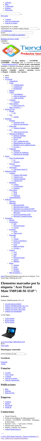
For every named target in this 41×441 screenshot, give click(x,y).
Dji (14, 113)
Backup (11, 220)
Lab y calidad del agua (20, 141)
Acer (15, 252)
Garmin (16, 117)
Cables (11, 92)
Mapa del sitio (9, 393)
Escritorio (12, 229)
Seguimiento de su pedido (9, 29)
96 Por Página (9, 322)
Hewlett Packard (18, 226)
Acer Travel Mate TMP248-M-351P (13, 342)
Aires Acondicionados (16, 158)
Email (3, 33)
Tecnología (8, 218)
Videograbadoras (14, 197)
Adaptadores (13, 81)
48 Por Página (9, 320)
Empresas (8, 119)
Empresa (8, 8)
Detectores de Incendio (21, 154)
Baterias (12, 90)
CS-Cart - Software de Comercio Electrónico (20, 437)
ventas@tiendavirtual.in (13, 429)
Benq (15, 192)
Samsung (16, 102)
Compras (8, 19)
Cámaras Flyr (17, 181)
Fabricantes (9, 10)
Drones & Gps (10, 109)
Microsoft (12, 203)
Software (8, 199)
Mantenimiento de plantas (21, 143)
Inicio (7, 77)
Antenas (16, 265)
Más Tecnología (15, 273)
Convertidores (18, 94)
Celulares (12, 100)
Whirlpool (16, 166)
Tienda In (8, 407)
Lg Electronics (18, 186)
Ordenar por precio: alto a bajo (15, 309)
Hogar (7, 156)
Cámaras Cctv (18, 177)
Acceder (3, 31)
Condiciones (9, 6)
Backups (12, 120)
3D (14, 237)
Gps (10, 115)
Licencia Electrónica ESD (22, 214)
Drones (11, 111)
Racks (15, 267)
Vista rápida (5, 345)
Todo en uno (17, 233)
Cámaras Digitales (19, 179)
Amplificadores (18, 85)
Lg (14, 160)
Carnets (16, 239)
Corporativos (13, 222)
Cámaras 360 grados (20, 175)
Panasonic (16, 196)
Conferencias (17, 87)
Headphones (17, 89)
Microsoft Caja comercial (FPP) (23, 209)
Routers (16, 269)
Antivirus (12, 201)
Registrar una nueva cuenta (10, 39)
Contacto (8, 402)
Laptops (12, 250)
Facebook (4, 362)
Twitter (3, 364)
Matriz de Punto (18, 246)
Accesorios (8, 79)
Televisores (13, 167)
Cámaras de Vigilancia (20, 152)
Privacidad (8, 405)
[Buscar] (21, 14)
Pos (10, 130)
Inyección (16, 243)
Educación (12, 126)
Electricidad (17, 137)
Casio (15, 194)
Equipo (7, 403)
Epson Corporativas (20, 241)
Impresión (12, 235)
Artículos (8, 2)
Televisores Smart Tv (20, 169)
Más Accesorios (15, 107)
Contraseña (4, 35)
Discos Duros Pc (19, 105)
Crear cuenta (9, 374)
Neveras (12, 164)
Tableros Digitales (19, 128)
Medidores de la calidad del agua (24, 145)
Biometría (16, 150)
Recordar (6, 43)
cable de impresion (19, 96)
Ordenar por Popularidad (13, 311)
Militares (16, 261)
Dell (14, 224)
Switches (16, 271)
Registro (9, 31)
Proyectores (13, 190)
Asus (15, 254)
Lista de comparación (12, 21)
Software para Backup (20, 124)
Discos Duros (13, 104)
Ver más (17, 147)
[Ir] (39, 29)
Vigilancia (12, 149)
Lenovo (16, 184)
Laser (15, 244)
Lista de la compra (11, 23)
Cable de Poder (18, 98)
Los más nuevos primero (13, 304)
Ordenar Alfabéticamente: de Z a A (16, 306)
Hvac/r (15, 139)
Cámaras (12, 173)
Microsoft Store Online (21, 207)
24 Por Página (9, 318)
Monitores (12, 182)
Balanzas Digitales (19, 135)
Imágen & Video (10, 171)
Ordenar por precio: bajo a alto (15, 308)
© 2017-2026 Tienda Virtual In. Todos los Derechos (18, 436)
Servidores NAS (18, 122)
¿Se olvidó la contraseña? (16, 35)
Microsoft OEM (18, 205)
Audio (11, 83)
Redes (11, 263)
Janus (15, 231)
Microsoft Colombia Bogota (22, 216)
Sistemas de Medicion (16, 134)
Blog (6, 4)
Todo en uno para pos (20, 132)
